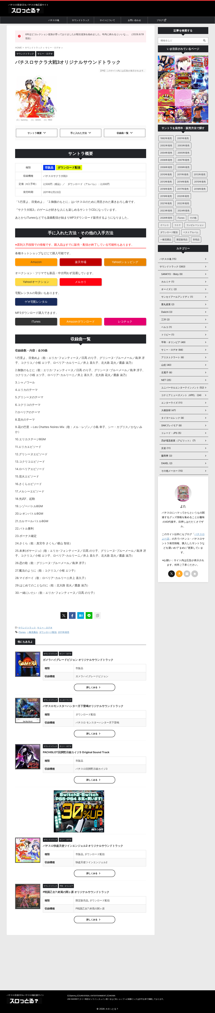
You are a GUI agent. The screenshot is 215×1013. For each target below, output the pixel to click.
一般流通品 (32, 632)
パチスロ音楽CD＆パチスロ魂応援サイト (25, 995)
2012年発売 (199, 174)
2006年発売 (166, 160)
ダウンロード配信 (48, 632)
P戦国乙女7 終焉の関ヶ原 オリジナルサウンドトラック (76, 892)
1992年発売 (166, 138)
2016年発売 (166, 188)
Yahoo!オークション (36, 282)
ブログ (160, 20)
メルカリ (80, 282)
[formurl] (187, 573)
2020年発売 (183, 196)
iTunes (36, 321)
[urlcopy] (97, 615)
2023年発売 (166, 210)
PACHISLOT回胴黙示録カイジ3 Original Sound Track (76, 752)
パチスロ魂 (53, 20)
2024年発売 (183, 210)
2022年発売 (183, 203)
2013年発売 (166, 181)
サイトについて (107, 20)
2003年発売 (183, 145)
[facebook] (72, 615)
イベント (164, 225)
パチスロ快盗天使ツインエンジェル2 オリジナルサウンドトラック (83, 845)
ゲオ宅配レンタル (36, 301)
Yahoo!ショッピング (125, 262)
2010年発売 (166, 174)
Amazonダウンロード (81, 321)
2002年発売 (166, 145)
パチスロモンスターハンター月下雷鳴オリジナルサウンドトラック (83, 706)
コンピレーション (195, 225)
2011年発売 (63, 632)
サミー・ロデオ (44, 627)
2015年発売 (200, 181)
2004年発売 (166, 152)
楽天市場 (80, 262)
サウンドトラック (80, 20)
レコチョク (125, 321)
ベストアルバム (190, 232)
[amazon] (179, 573)
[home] (194, 573)
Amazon (36, 262)
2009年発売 (183, 167)
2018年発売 (200, 188)
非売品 (196, 239)
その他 (193, 217)
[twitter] (63, 615)
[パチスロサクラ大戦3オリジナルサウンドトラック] (80, 615)
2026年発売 (166, 217)
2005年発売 (183, 152)
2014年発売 (183, 181)
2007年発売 (183, 160)
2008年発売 (166, 167)
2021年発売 (166, 203)
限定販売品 (182, 239)
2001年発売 (183, 138)
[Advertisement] (183, 637)
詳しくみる (92, 687)
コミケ (177, 225)
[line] (89, 615)
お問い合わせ (134, 20)
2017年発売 (183, 188)
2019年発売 (166, 196)
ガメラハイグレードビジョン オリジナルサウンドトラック (78, 659)
